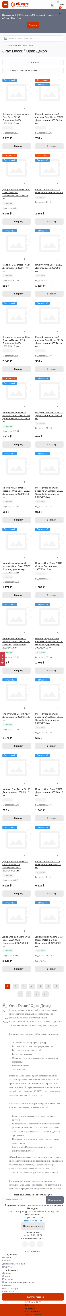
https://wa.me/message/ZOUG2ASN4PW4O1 (40, 1244)
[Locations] (43, 4)
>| (45, 994)
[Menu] (5, 4)
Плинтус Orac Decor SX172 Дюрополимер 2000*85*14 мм (48, 268)
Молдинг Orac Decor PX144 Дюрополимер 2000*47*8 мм (16, 268)
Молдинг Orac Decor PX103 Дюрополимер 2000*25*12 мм (16, 792)
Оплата (6, 1276)
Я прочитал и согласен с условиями (34, 1205)
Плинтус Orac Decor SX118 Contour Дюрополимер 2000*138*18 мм (48, 566)
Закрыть (33, 25)
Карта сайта (8, 1291)
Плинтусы (7, 1267)
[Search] (5, 38)
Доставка (6, 1273)
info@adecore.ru (33, 1251)
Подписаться (54, 1200)
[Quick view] (28, 81)
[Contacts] (52, 4)
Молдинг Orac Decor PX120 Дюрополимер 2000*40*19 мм (49, 415)
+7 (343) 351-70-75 (33, 1217)
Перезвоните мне (33, 1220)
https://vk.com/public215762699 (25, 1244)
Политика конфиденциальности (18, 1282)
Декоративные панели (13, 1263)
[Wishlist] (28, 86)
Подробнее (16, 18)
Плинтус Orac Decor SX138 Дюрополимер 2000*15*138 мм (16, 717)
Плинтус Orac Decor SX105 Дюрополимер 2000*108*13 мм (49, 792)
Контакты (7, 1285)
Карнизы (6, 1260)
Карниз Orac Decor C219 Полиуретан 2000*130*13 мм (48, 864)
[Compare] (28, 92)
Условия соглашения (27, 1205)
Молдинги (7, 1257)
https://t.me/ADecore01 (32, 1244)
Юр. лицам (7, 1279)
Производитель (14, 45)
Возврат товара (10, 1288)
